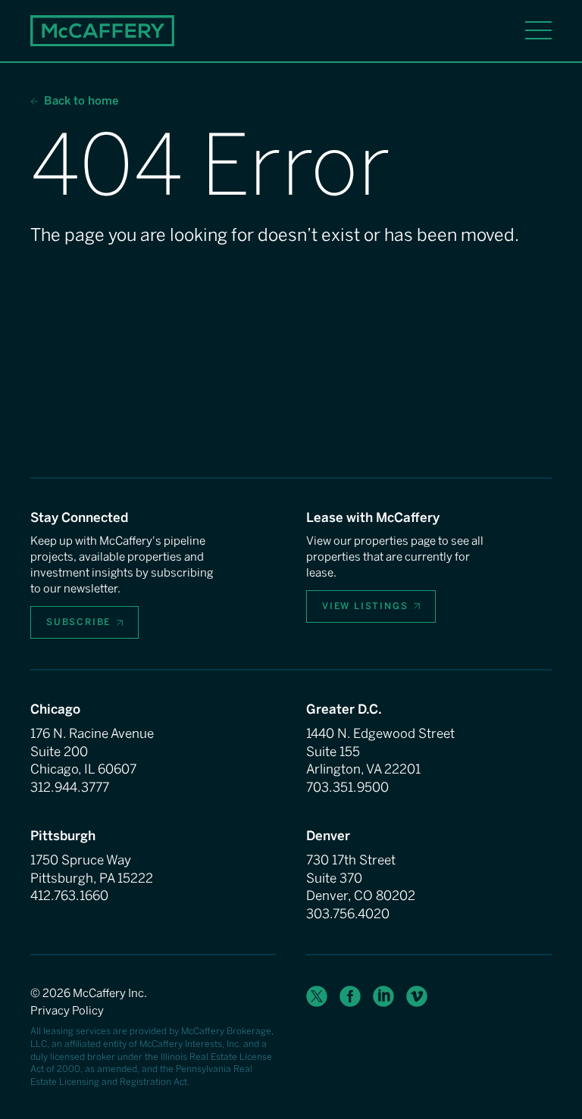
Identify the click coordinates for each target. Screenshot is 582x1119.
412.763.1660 (69, 895)
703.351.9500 (347, 787)
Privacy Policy (67, 1010)
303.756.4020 (348, 913)
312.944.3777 (69, 787)
